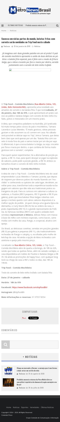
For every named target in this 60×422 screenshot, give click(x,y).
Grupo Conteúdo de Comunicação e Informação (42, 418)
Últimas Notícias (47, 407)
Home (3, 30)
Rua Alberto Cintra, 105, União (28, 245)
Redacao (7, 46)
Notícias (37, 46)
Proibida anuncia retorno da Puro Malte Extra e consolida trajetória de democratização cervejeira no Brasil (37, 382)
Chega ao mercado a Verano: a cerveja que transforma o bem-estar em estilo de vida (37, 369)
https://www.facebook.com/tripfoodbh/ (29, 287)
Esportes (24, 407)
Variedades (34, 407)
